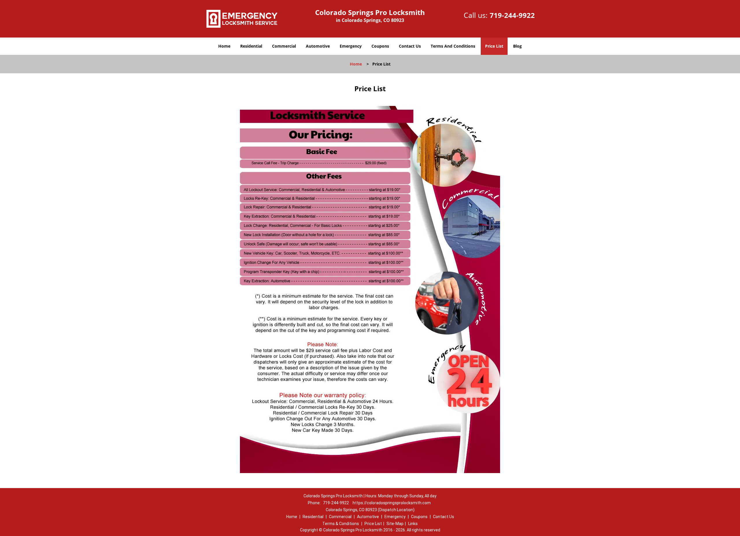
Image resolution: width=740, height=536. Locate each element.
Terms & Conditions (340, 523)
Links (413, 523)
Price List (494, 46)
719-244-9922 (512, 15)
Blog (517, 46)
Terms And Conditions (453, 46)
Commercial (284, 46)
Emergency (351, 46)
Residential (251, 46)
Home (224, 46)
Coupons (380, 46)
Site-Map (395, 523)
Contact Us (410, 46)
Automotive (318, 46)
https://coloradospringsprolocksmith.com (392, 502)
